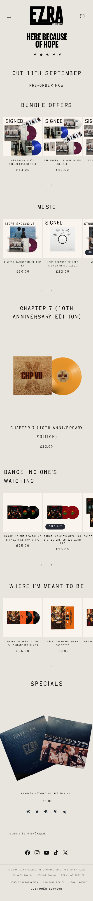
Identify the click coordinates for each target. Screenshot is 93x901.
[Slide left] (41, 185)
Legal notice (78, 883)
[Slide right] (51, 185)
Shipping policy (54, 883)
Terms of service (73, 876)
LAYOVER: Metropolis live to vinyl (46, 794)
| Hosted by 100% (73, 870)
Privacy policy (23, 876)
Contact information (24, 883)
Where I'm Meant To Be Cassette (62, 643)
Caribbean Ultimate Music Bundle (62, 162)
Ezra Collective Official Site (40, 870)
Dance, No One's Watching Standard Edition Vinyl (22, 538)
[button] (9, 16)
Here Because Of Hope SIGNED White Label (63, 264)
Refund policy (47, 876)
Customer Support (46, 889)
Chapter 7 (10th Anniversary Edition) (46, 432)
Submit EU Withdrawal (27, 834)
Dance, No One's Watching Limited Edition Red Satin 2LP (62, 539)
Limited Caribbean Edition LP (23, 264)
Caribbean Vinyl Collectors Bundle (23, 162)
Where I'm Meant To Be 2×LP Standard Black (23, 643)
